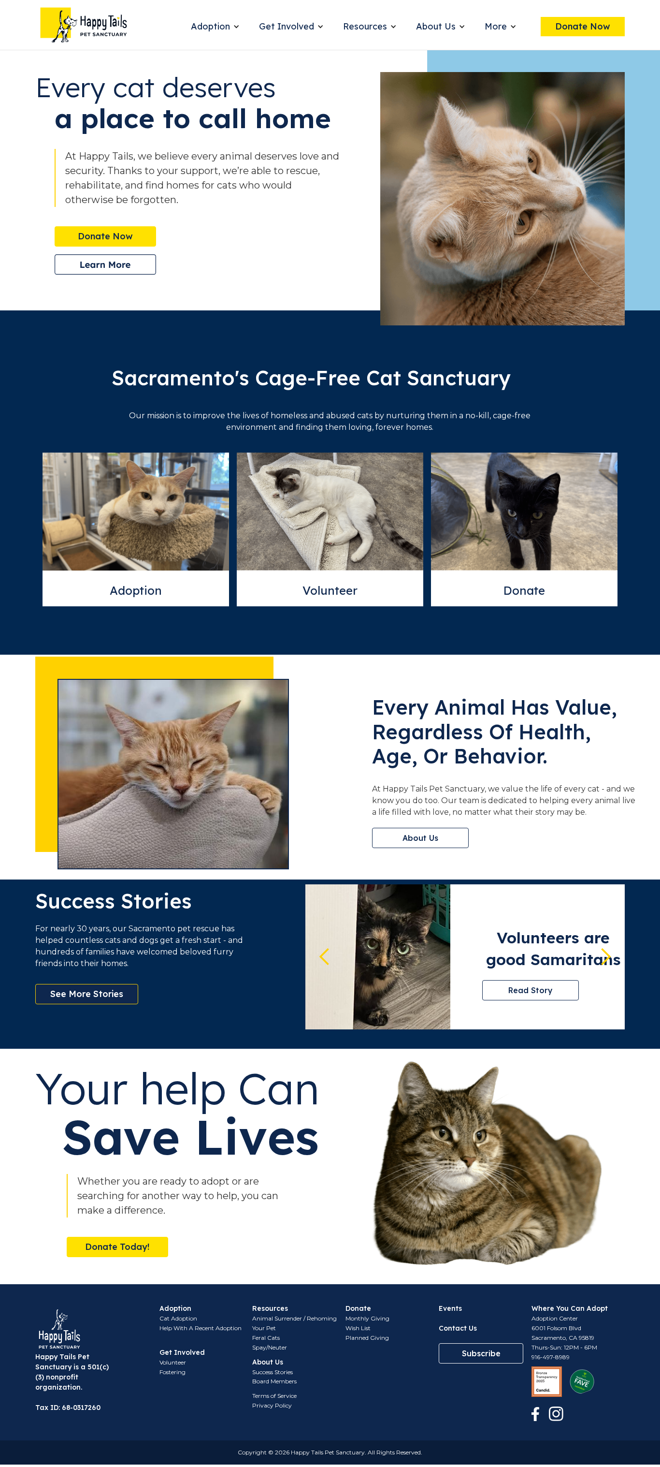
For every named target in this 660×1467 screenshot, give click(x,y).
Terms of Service (274, 1395)
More (496, 26)
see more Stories (86, 993)
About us (420, 838)
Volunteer (330, 590)
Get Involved (286, 26)
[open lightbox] (105, 264)
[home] (83, 24)
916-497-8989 (550, 1357)
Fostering (172, 1372)
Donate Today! (117, 1246)
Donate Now (582, 26)
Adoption (210, 26)
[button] (215, 26)
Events (450, 1308)
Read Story (530, 990)
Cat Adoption (178, 1318)
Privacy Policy (272, 1405)
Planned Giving (367, 1337)
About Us (436, 26)
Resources (365, 26)
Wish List (358, 1328)
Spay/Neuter (269, 1347)
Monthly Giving (367, 1318)
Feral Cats (266, 1337)
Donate (524, 590)
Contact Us (458, 1328)
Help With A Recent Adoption (200, 1328)
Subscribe (481, 1353)
